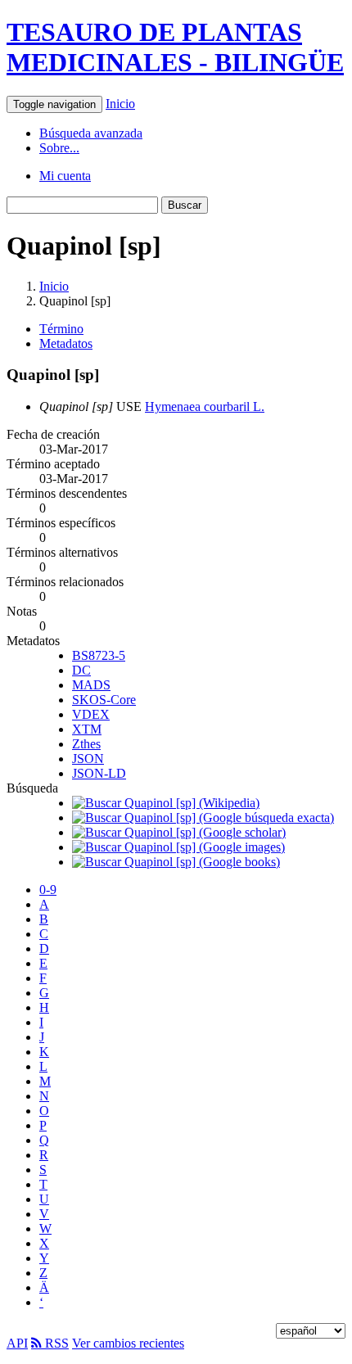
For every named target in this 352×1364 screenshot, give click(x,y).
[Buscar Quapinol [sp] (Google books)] (176, 862)
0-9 (47, 890)
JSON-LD (99, 773)
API (17, 1343)
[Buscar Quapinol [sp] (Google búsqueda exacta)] (203, 817)
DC (81, 670)
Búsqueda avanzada (90, 133)
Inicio (120, 104)
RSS (55, 1343)
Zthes (86, 744)
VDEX (91, 714)
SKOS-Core (104, 700)
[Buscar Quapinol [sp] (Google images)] (178, 847)
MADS (91, 685)
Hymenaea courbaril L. (204, 406)
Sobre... (59, 148)
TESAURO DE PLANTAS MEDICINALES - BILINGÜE (175, 47)
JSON (88, 759)
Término (61, 329)
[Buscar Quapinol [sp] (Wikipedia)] (165, 803)
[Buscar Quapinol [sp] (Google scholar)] (179, 832)
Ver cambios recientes (128, 1343)
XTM (87, 729)
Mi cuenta (65, 176)
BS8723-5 (98, 655)
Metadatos (66, 343)
